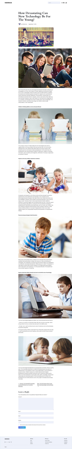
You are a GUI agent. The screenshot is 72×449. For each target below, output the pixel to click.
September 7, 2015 (32, 24)
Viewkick (8, 3)
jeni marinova (24, 24)
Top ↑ (6, 446)
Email (19, 415)
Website (19, 420)
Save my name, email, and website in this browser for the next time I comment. (33, 424)
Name (19, 411)
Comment (20, 396)
